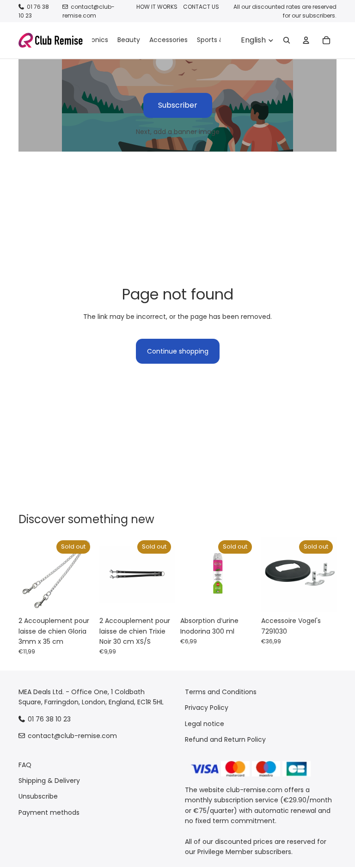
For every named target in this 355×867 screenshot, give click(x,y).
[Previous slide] (28, 574)
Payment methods (49, 812)
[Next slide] (83, 574)
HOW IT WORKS (157, 7)
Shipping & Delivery (49, 780)
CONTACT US (201, 7)
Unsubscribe (38, 796)
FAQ (24, 764)
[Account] (306, 40)
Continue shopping (177, 351)
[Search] (286, 40)
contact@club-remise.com (88, 11)
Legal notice (204, 723)
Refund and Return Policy (225, 739)
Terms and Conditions (221, 691)
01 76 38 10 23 (49, 719)
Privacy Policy (206, 708)
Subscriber (177, 105)
